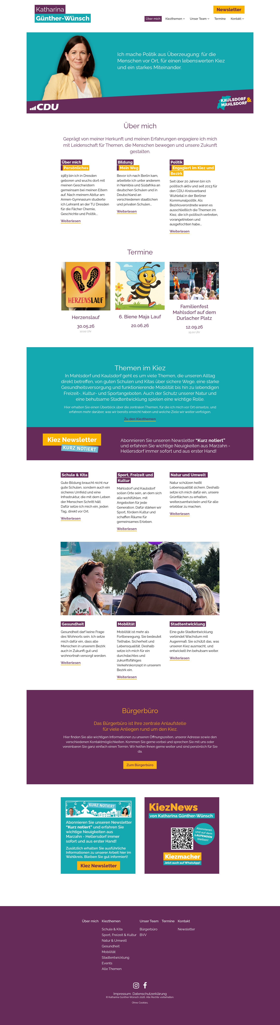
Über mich (153, 18)
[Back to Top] (272, 1017)
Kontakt (236, 18)
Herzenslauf (85, 317)
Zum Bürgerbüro (140, 765)
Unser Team (198, 18)
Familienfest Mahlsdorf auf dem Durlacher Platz (194, 312)
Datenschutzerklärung (150, 994)
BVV (143, 935)
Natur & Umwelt (114, 940)
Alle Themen (112, 969)
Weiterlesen (71, 221)
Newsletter (229, 9)
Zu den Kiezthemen (140, 419)
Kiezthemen (174, 18)
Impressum (122, 994)
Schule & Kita (112, 929)
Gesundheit (111, 946)
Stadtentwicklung (115, 957)
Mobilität (109, 952)
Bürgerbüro (149, 929)
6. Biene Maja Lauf (140, 317)
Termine (220, 18)
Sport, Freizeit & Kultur (119, 935)
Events (107, 963)
